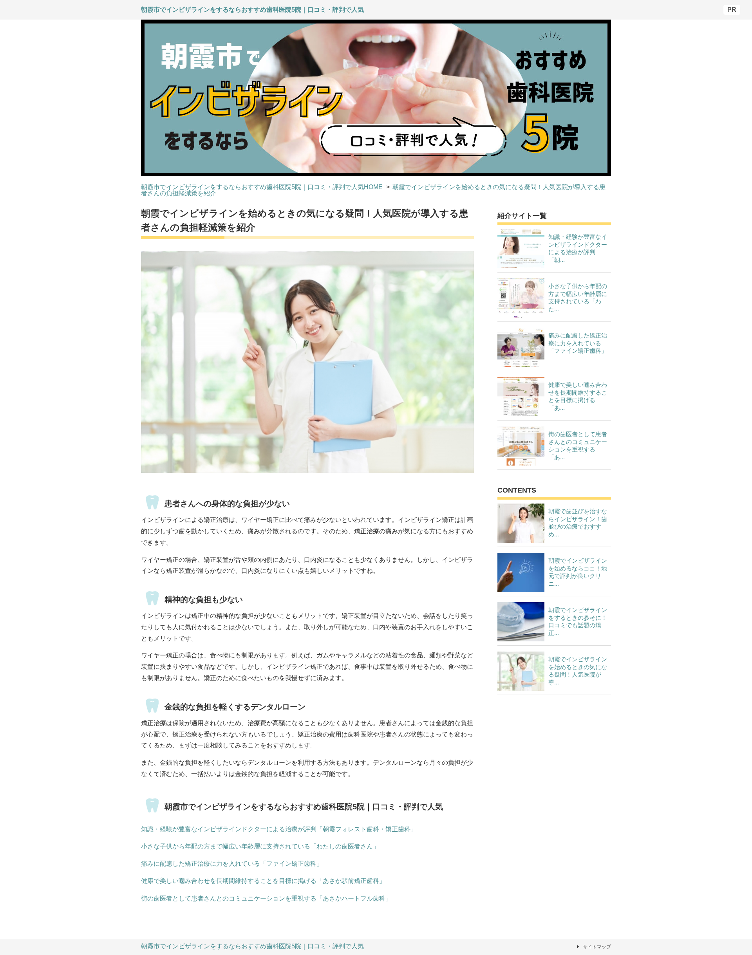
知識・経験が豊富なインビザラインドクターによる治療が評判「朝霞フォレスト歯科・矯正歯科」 (279, 829)
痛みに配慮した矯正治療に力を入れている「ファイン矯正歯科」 (232, 863)
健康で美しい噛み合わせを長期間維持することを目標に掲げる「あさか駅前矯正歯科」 (263, 880)
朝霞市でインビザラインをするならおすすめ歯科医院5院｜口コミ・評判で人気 (252, 946)
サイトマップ (597, 947)
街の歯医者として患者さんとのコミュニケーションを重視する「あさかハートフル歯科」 (266, 898)
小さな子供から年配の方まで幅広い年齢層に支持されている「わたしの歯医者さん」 (260, 846)
